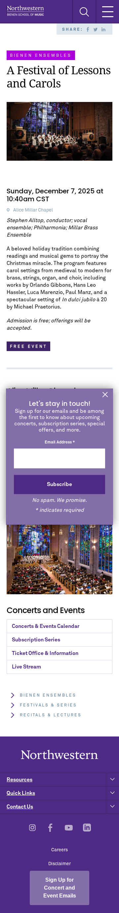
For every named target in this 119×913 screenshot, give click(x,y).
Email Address (60, 443)
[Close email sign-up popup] (105, 395)
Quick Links (21, 793)
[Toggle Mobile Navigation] (107, 11)
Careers (59, 850)
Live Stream (26, 666)
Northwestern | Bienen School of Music (25, 11)
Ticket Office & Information (45, 653)
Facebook (87, 29)
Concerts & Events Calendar (45, 626)
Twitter (95, 29)
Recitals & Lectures (51, 715)
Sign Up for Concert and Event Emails (59, 887)
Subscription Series (36, 639)
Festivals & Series (48, 705)
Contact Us (20, 806)
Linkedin (103, 29)
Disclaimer (59, 864)
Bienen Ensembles (48, 696)
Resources (19, 779)
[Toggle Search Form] (84, 11)
